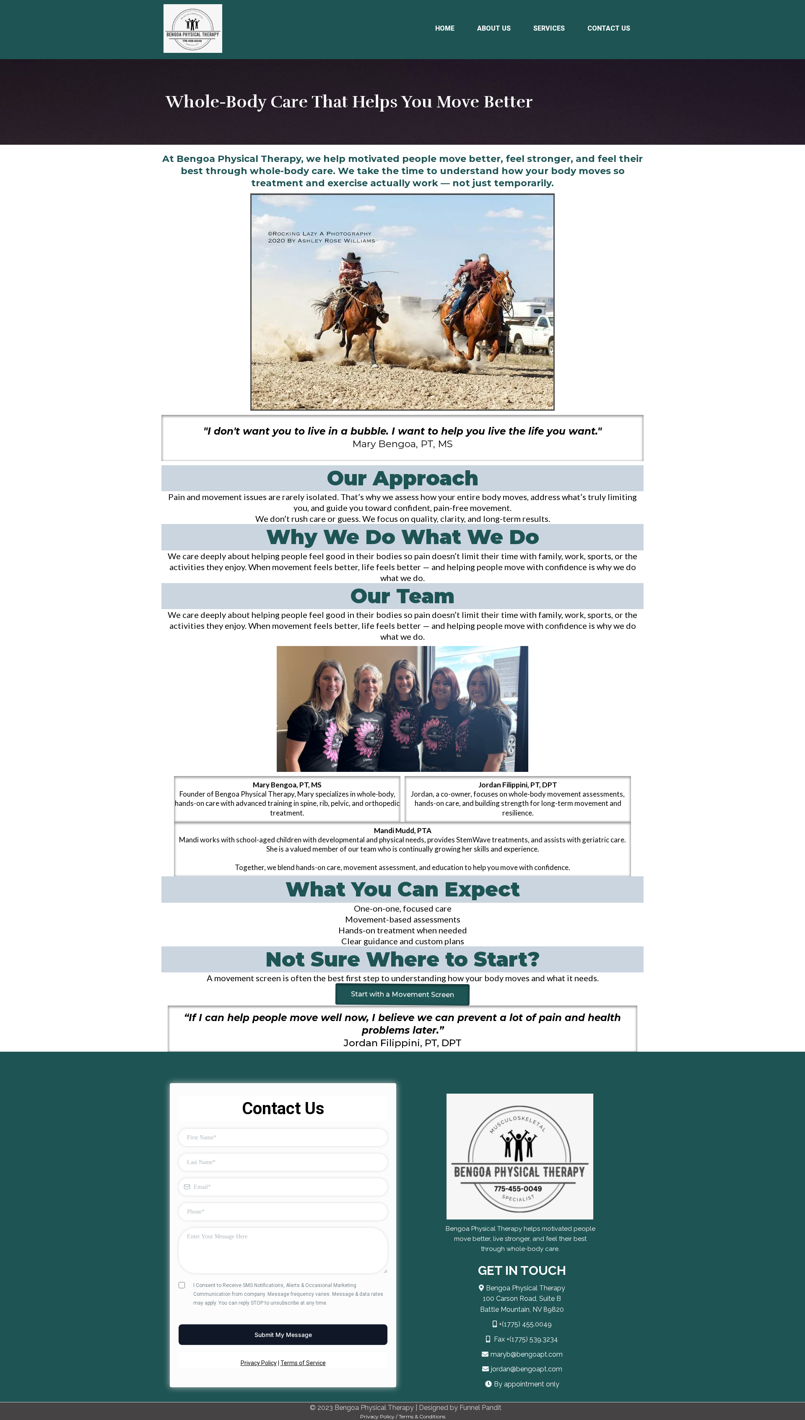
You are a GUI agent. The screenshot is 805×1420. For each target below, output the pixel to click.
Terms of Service (303, 1363)
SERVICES (549, 28)
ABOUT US (494, 28)
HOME (444, 28)
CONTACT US (608, 28)
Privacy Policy (259, 1363)
